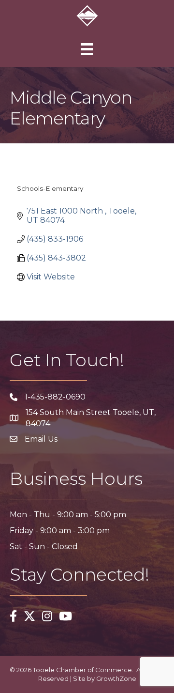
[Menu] (87, 49)
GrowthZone (116, 678)
